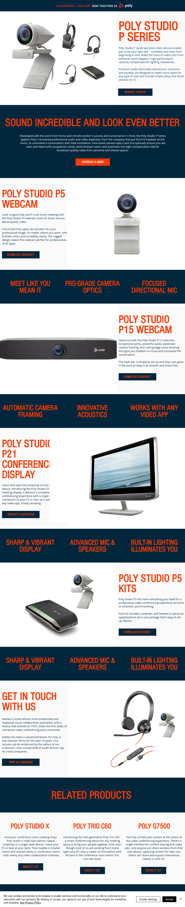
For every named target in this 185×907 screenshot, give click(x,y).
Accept (169, 899)
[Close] (180, 899)
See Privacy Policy (30, 902)
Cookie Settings (148, 899)
